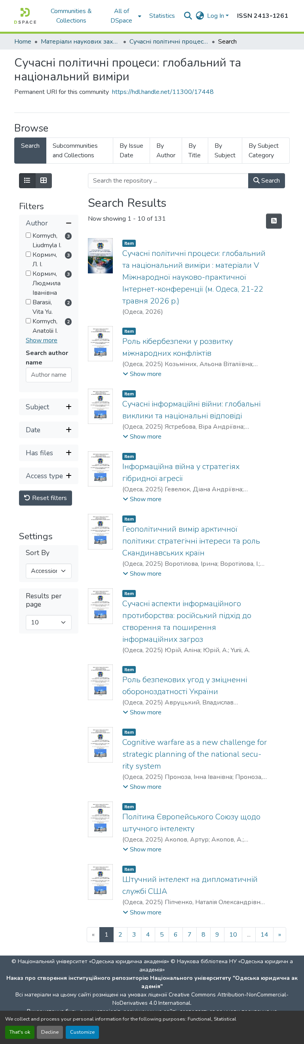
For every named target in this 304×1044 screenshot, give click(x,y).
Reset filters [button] (48, 498)
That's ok (20, 1032)
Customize (82, 1032)
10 (233, 934)
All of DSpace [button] (121, 16)
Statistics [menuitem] (162, 15)
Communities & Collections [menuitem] (71, 16)
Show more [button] (41, 340)
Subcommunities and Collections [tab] (75, 150)
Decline (50, 1032)
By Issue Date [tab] (131, 150)
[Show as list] (27, 180)
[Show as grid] (43, 180)
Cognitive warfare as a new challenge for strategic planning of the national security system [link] (194, 754)
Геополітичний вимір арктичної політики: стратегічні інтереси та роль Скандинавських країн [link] (191, 541)
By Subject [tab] (225, 150)
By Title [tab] (194, 150)
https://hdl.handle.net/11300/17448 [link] (163, 92)
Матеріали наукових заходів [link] (80, 41)
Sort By (37, 553)
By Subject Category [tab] (264, 150)
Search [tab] (30, 145)
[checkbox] (28, 235)
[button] (25, 16)
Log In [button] (216, 15)
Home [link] (22, 41)
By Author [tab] (165, 150)
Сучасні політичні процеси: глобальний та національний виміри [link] (169, 41)
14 (264, 934)
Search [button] (270, 180)
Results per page (44, 600)
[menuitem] (123, 16)
